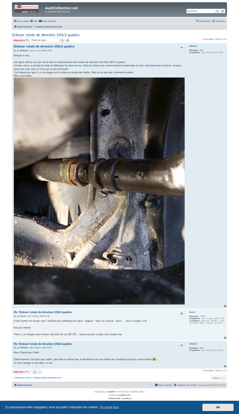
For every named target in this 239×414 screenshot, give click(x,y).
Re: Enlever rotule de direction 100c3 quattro (43, 312)
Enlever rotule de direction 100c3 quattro (45, 35)
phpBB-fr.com (124, 395)
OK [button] (218, 407)
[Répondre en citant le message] (181, 47)
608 (201, 50)
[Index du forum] (29, 9)
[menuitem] (34, 21)
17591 (202, 316)
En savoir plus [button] (109, 407)
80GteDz (193, 46)
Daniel (192, 312)
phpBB (111, 392)
